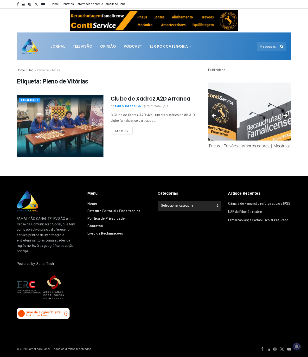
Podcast (133, 46)
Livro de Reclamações (105, 233)
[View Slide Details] (154, 20)
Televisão (82, 46)
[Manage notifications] (297, 346)
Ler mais (121, 131)
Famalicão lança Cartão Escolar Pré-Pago (258, 220)
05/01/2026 (153, 106)
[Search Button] (282, 46)
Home (55, 4)
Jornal (57, 46)
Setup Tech (45, 263)
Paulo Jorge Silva (128, 106)
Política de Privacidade (106, 218)
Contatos (68, 4)
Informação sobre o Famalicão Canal (101, 4)
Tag (31, 70)
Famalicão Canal (38, 349)
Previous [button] (75, 19)
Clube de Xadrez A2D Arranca (150, 98)
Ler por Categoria (169, 46)
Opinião (108, 46)
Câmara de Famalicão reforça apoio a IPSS (259, 203)
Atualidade (30, 100)
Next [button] (232, 19)
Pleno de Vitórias (48, 70)
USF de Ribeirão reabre (245, 211)
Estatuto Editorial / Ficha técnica (113, 211)
